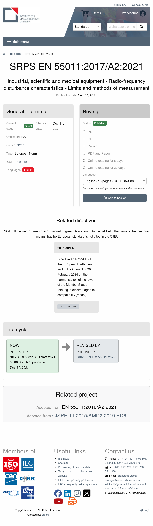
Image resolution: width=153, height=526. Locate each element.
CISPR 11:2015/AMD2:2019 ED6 (89, 415)
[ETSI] (11, 492)
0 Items (95, 13)
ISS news (63, 458)
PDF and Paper (98, 153)
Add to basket (116, 198)
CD (90, 139)
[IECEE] (28, 492)
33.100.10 (20, 161)
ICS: (9, 162)
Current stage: (11, 125)
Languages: (13, 170)
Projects (15, 53)
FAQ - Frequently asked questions (77, 484)
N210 (20, 145)
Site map (63, 463)
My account (130, 13)
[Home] (4, 53)
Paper (91, 146)
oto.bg (45, 514)
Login (147, 510)
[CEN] (11, 478)
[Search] (142, 27)
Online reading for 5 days (105, 160)
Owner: (11, 145)
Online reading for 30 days (106, 167)
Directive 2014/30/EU (68, 306)
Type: (9, 153)
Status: (87, 123)
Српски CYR (140, 5)
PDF (90, 131)
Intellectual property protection (75, 480)
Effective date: (41, 125)
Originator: (13, 137)
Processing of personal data (74, 467)
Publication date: (66, 95)
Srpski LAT (120, 5)
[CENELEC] (28, 478)
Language (89, 174)
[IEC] (28, 464)
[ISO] (11, 464)
